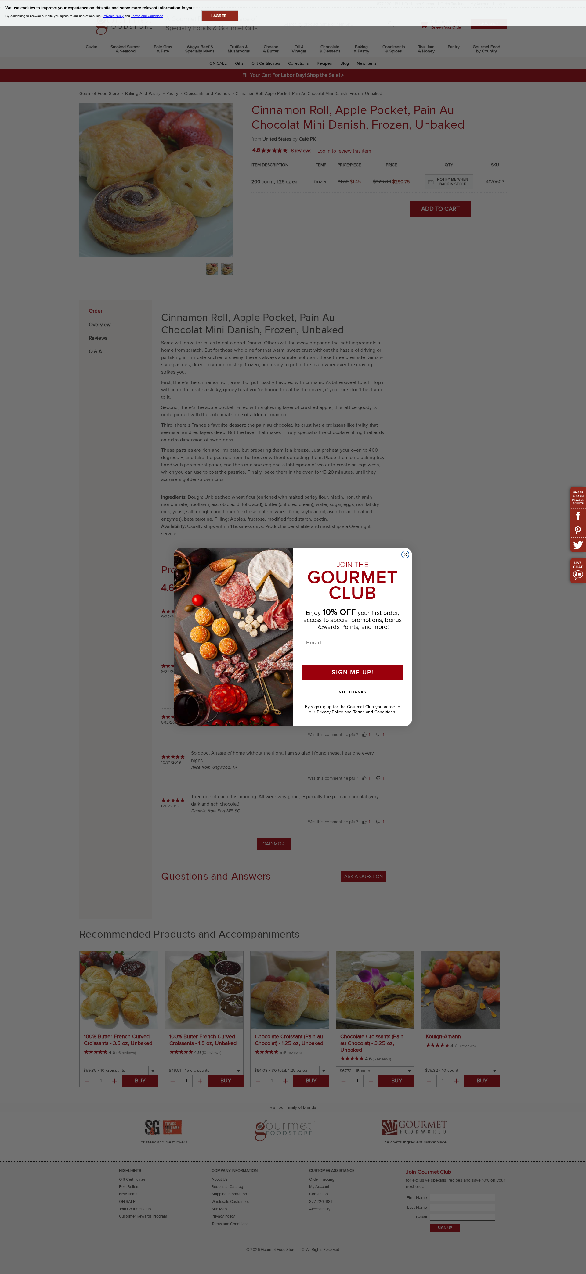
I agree (218, 15)
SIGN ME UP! (353, 672)
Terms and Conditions (374, 712)
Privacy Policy (330, 712)
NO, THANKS (353, 692)
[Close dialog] (405, 554)
